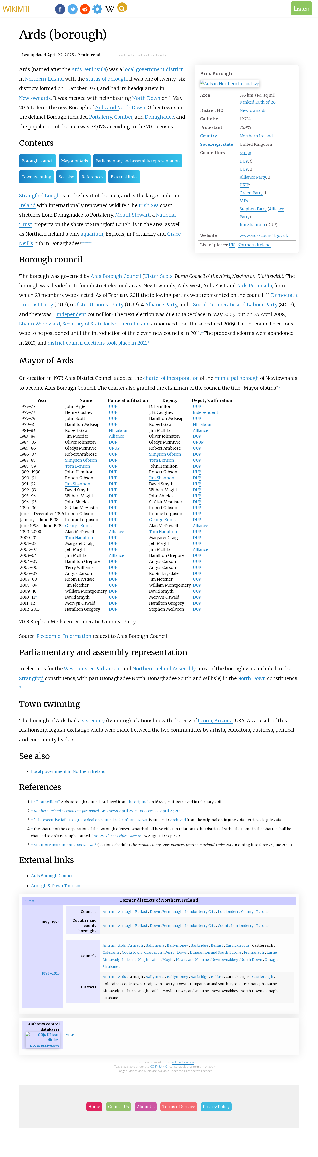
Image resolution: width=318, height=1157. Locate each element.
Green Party (251, 192)
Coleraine (111, 952)
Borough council (38, 160)
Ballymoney (177, 945)
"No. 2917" (100, 836)
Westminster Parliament (92, 669)
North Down (146, 98)
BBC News (138, 820)
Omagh (271, 959)
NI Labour (202, 424)
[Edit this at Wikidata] (43, 1045)
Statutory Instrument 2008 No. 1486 (65, 845)
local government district (153, 69)
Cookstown (132, 952)
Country (208, 135)
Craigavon (153, 952)
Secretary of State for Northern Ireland (106, 324)
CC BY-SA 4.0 (158, 1066)
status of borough (106, 79)
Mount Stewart (132, 215)
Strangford (31, 678)
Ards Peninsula (88, 69)
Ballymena (155, 945)
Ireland (27, 205)
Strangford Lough (39, 196)
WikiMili (15, 8)
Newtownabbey (224, 959)
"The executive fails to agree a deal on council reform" (81, 820)
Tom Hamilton (163, 531)
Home (94, 1106)
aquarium (92, 234)
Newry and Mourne (192, 959)
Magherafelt (149, 959)
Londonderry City (200, 911)
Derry (169, 952)
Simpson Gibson (165, 454)
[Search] (122, 7)
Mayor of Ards (74, 160)
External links (124, 176)
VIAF (70, 1035)
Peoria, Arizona (215, 720)
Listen (301, 8)
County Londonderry (236, 925)
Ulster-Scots (158, 276)
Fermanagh (172, 911)
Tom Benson (161, 460)
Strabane (110, 966)
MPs (244, 200)
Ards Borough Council (116, 276)
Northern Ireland (256, 135)
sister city (93, 720)
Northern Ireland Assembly (164, 669)
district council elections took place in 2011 (97, 343)
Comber (123, 117)
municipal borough (236, 378)
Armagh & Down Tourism (55, 885)
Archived (178, 820)
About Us (146, 1106)
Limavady (111, 959)
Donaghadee (159, 117)
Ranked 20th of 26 (258, 102)
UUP (244, 169)
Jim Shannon (252, 224)
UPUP (198, 442)
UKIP (244, 184)
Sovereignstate (216, 144)
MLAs (245, 153)
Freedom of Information (64, 636)
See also (66, 176)
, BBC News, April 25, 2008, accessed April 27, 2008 (109, 811)
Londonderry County (236, 911)
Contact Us (118, 1106)
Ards (122, 945)
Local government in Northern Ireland (68, 771)
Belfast (141, 911)
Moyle (167, 959)
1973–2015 (51, 973)
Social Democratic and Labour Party (235, 305)
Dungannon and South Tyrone (215, 952)
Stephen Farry (253, 208)
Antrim (109, 911)
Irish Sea (149, 205)
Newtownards (253, 110)
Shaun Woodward (39, 324)
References (92, 176)
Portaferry (100, 117)
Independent (71, 314)
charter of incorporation (171, 378)
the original (138, 802)
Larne (272, 952)
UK (232, 244)
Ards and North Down (120, 107)
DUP (244, 161)
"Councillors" (47, 802)
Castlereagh (262, 977)
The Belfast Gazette (125, 836)
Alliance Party (253, 177)
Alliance (200, 430)
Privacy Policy (216, 1106)
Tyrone (262, 911)
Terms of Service (178, 1106)
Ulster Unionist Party (99, 305)
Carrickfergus (238, 945)
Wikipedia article (183, 1062)
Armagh (125, 911)
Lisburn (129, 959)
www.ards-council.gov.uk (264, 235)
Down (155, 911)
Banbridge (199, 945)
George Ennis (162, 519)
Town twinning (36, 176)
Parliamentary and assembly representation (138, 160)
